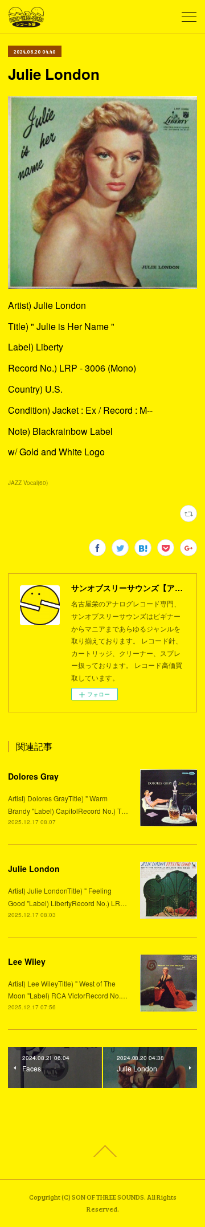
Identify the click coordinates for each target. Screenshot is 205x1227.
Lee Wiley (27, 961)
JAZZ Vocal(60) (28, 483)
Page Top (102, 1151)
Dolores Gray (33, 776)
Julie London (34, 868)
